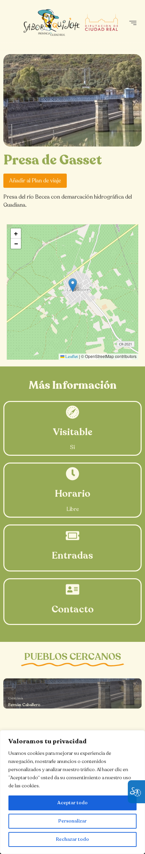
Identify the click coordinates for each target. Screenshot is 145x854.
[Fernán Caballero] (72, 693)
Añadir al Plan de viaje (35, 180)
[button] (132, 22)
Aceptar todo (72, 803)
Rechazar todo (72, 839)
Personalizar (72, 821)
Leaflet (71, 356)
